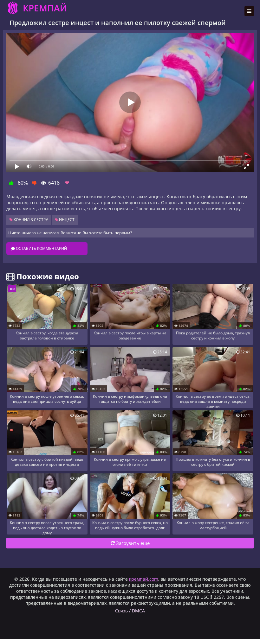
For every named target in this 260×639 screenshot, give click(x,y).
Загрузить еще (132, 543)
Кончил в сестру (30, 219)
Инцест (66, 219)
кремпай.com (143, 579)
